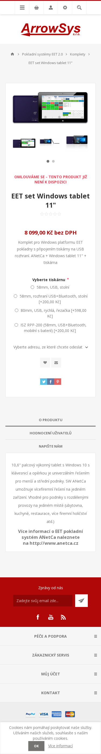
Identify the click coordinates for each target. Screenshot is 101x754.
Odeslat (81, 600)
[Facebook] (37, 617)
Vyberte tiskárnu (49, 279)
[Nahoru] (12, 54)
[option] (24, 143)
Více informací (60, 745)
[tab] (50, 420)
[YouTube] (50, 617)
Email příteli (56, 363)
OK (36, 746)
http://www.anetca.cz (54, 543)
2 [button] (53, 161)
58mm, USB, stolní (53, 287)
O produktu (50, 419)
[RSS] (63, 617)
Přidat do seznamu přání (45, 363)
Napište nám (50, 446)
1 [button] (48, 161)
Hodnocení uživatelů (51, 433)
